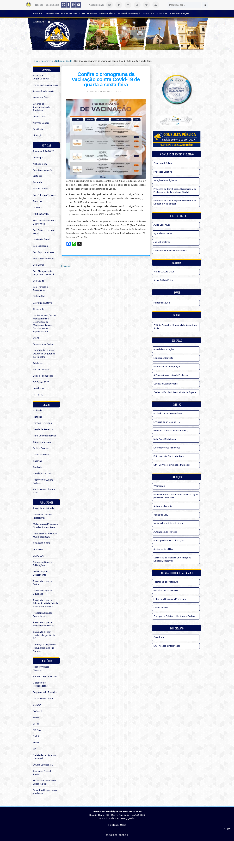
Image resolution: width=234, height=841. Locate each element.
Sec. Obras (38, 265)
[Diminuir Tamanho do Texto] (128, 4)
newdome (38, 388)
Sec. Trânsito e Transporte (40, 288)
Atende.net (39, 22)
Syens (36, 338)
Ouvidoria (148, 14)
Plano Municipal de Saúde (42, 583)
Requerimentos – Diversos (42, 668)
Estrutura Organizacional (40, 77)
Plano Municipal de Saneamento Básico (43, 624)
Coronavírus (47, 61)
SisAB (36, 742)
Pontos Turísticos (42, 423)
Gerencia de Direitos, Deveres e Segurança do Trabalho (44, 353)
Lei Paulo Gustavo (42, 303)
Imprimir (65, 266)
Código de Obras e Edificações (42, 564)
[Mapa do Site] (155, 4)
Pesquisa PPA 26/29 (43, 151)
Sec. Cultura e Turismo (44, 195)
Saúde (69, 61)
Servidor (92, 14)
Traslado (37, 467)
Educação (177, 340)
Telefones (38, 363)
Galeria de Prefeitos (43, 429)
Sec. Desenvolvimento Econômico (44, 222)
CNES (36, 736)
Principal (38, 14)
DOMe (82, 14)
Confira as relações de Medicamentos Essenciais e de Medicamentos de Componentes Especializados (44, 323)
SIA (34, 749)
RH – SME (38, 394)
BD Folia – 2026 (41, 382)
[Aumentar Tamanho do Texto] (118, 4)
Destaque (38, 157)
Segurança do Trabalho (45, 692)
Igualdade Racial (41, 239)
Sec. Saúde (38, 280)
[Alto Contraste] (146, 4)
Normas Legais (69, 14)
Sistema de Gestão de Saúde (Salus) (44, 782)
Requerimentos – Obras (45, 676)
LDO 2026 (38, 555)
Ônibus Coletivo (41, 448)
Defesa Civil (39, 296)
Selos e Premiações (43, 376)
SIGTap (37, 730)
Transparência (107, 14)
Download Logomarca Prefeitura (45, 792)
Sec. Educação (40, 246)
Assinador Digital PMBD (42, 773)
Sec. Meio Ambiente (43, 258)
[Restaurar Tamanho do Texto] (137, 4)
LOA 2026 (38, 549)
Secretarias (52, 14)
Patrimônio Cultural (43, 698)
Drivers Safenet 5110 (43, 764)
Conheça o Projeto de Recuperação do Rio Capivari (44, 647)
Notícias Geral (40, 164)
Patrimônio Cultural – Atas (44, 491)
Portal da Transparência (45, 85)
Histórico (37, 417)
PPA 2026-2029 (41, 543)
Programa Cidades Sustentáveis (42, 614)
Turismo (37, 201)
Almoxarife (38, 309)
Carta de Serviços (179, 14)
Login (227, 828)
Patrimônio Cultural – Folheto (44, 481)
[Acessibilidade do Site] (109, 4)
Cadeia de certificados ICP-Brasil (44, 757)
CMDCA (37, 705)
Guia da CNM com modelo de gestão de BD (44, 635)
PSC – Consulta (40, 369)
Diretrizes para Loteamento (40, 573)
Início (36, 61)
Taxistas (37, 461)
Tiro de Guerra (40, 188)
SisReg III (37, 711)
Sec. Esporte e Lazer (43, 252)
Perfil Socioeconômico (45, 435)
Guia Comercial (40, 454)
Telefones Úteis (41, 97)
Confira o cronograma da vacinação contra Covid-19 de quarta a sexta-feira (106, 79)
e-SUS (36, 717)
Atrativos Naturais (42, 473)
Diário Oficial (39, 116)
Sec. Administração (43, 170)
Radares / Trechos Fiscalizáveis (42, 516)
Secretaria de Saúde (43, 344)
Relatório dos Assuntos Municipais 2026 (45, 535)
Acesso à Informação (129, 14)
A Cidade (37, 410)
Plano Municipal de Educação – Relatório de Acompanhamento (45, 603)
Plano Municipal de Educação (42, 592)
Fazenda (37, 182)
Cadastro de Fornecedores (40, 684)
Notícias (59, 61)
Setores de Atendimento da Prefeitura (41, 107)
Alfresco (161, 14)
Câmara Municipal (42, 442)
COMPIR (37, 207)
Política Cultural (41, 214)
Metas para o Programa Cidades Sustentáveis (45, 526)
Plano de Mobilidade (43, 508)
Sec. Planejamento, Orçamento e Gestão (44, 273)
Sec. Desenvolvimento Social (44, 232)
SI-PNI (36, 723)
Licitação (37, 135)
